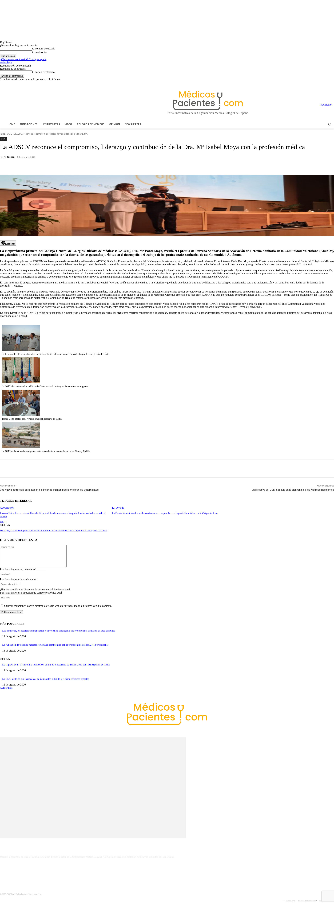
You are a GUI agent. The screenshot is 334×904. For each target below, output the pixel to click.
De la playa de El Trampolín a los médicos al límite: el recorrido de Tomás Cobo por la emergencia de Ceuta (55, 354)
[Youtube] (332, 83)
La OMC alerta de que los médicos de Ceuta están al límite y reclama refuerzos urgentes (45, 386)
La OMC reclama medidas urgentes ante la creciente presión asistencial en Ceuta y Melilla (46, 451)
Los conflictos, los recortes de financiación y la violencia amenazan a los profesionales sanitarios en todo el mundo (58, 630)
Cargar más (6, 687)
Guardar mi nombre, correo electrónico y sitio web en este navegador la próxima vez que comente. (58, 605)
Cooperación (7, 507)
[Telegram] (322, 83)
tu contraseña (39, 52)
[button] (330, 124)
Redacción (9, 156)
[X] (327, 83)
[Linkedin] (318, 83)
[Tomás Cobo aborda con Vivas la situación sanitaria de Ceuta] (21, 414)
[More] (99, 166)
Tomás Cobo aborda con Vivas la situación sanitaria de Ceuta (32, 419)
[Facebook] (308, 83)
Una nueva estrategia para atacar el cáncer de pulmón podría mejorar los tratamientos (49, 489)
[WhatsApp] (61, 166)
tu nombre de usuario (43, 48)
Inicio (2, 133)
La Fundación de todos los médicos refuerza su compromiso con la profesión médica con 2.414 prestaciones (165, 513)
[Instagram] (313, 83)
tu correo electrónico (43, 72)
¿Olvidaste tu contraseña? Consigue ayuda (23, 59)
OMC (9, 133)
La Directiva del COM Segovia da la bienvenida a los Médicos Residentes (293, 489)
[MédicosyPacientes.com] (208, 100)
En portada (118, 507)
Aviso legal (6, 62)
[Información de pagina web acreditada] (167, 872)
